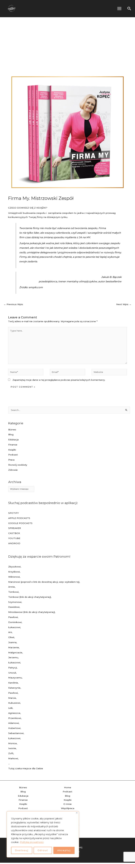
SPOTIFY (13, 513)
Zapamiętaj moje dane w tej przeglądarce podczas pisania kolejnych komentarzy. (59, 380)
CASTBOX (14, 533)
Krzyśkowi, (14, 571)
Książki (12, 449)
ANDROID (14, 543)
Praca (11, 459)
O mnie (67, 804)
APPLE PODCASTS (19, 518)
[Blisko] (77, 813)
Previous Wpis (13, 304)
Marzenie (13, 647)
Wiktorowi (14, 576)
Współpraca (67, 808)
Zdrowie (13, 470)
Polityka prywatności (32, 842)
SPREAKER (14, 528)
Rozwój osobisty (17, 464)
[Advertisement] (67, 42)
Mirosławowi (15, 612)
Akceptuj (64, 850)
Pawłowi (13, 617)
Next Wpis (123, 304)
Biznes (12, 429)
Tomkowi (13, 592)
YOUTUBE (14, 538)
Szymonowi (14, 602)
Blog (11, 434)
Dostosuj (21, 850)
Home (67, 787)
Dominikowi (15, 622)
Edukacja (13, 439)
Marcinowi (14, 582)
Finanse (12, 444)
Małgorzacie (15, 652)
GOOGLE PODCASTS (20, 523)
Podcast (13, 454)
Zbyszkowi (14, 566)
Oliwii (11, 637)
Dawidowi (13, 607)
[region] (43, 834)
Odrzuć (43, 850)
